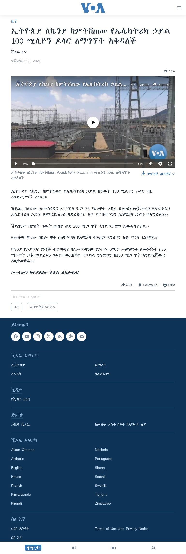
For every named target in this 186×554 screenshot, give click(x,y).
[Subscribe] (81, 336)
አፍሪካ (16, 374)
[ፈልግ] (153, 548)
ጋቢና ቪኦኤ (20, 425)
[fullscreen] (170, 163)
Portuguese (104, 459)
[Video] (114, 548)
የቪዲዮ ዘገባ (20, 399)
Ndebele (101, 450)
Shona (100, 468)
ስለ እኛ (16, 538)
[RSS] (59, 336)
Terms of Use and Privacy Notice (121, 529)
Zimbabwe (103, 503)
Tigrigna (101, 495)
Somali (100, 477)
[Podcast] (70, 336)
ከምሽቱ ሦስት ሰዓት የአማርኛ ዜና (120, 425)
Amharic (17, 459)
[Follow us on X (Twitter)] (48, 336)
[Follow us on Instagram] (37, 336)
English (16, 468)
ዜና (14, 21)
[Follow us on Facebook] (15, 336)
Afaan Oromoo (22, 450)
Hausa (16, 477)
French (16, 486)
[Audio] (74, 548)
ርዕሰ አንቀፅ (20, 529)
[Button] (169, 71)
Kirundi (16, 503)
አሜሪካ (100, 365)
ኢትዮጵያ (18, 365)
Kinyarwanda (21, 495)
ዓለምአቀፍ (103, 374)
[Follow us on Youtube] (26, 336)
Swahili (100, 486)
